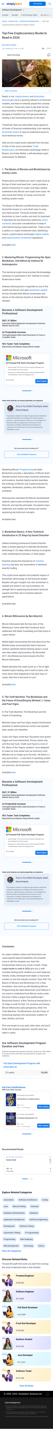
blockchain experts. (38, 290)
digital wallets (42, 234)
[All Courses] (3, 3)
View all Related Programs (26, 454)
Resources (13, 21)
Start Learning (43, 1107)
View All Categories (11, 1251)
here (13, 245)
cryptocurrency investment (19, 237)
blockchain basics (10, 132)
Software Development (29, 21)
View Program (41, 381)
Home (4, 21)
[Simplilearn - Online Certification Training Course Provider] (14, 4)
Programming (26, 469)
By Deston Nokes (9, 45)
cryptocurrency (22, 96)
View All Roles (26, 1386)
